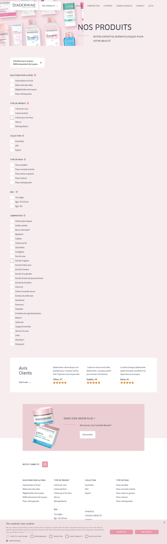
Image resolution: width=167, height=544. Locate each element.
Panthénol (19, 300)
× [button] (164, 522)
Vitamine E (19, 344)
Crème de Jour (21, 108)
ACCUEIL (79, 6)
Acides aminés (21, 225)
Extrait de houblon (23, 282)
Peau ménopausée (23, 94)
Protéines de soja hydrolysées (28, 313)
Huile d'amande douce (25, 291)
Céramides (19, 247)
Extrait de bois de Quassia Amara (29, 278)
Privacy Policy (30, 532)
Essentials (19, 141)
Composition (93, 6)
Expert (18, 150)
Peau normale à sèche (24, 169)
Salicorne (19, 322)
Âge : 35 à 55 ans (22, 201)
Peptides (19, 309)
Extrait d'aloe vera (23, 265)
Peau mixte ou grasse (24, 173)
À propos (108, 6)
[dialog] (83, 532)
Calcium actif (21, 243)
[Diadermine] (24, 5)
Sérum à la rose (22, 331)
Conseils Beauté (124, 6)
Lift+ (17, 145)
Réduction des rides (24, 85)
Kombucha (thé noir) (24, 295)
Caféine (18, 238)
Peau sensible (21, 165)
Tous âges (19, 197)
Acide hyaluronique (23, 221)
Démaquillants (21, 126)
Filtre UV (19, 287)
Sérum (18, 122)
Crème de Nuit (21, 113)
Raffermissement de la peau (35, 497)
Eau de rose (20, 256)
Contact (140, 6)
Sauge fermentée (23, 326)
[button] (56, 540)
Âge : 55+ (19, 206)
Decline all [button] (147, 532)
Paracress (19, 304)
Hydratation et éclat (24, 80)
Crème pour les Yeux (24, 117)
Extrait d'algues (22, 260)
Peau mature (21, 178)
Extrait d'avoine (22, 269)
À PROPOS (89, 511)
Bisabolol (19, 234)
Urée (17, 335)
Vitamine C (19, 339)
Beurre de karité (22, 230)
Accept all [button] (121, 532)
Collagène (19, 252)
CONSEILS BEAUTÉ (93, 515)
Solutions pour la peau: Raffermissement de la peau (25, 62)
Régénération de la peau (26, 89)
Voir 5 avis (23, 382)
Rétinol (18, 317)
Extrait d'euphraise (23, 273)
